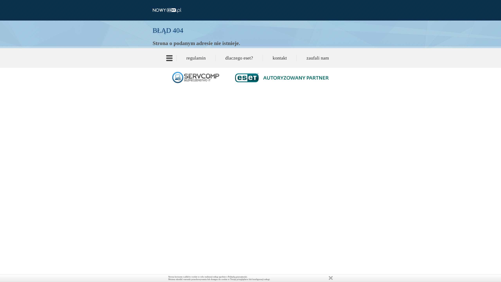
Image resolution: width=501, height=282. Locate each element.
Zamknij (331, 278)
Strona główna (169, 59)
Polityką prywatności (237, 277)
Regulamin (196, 58)
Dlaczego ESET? (239, 58)
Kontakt (280, 58)
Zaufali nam (317, 58)
